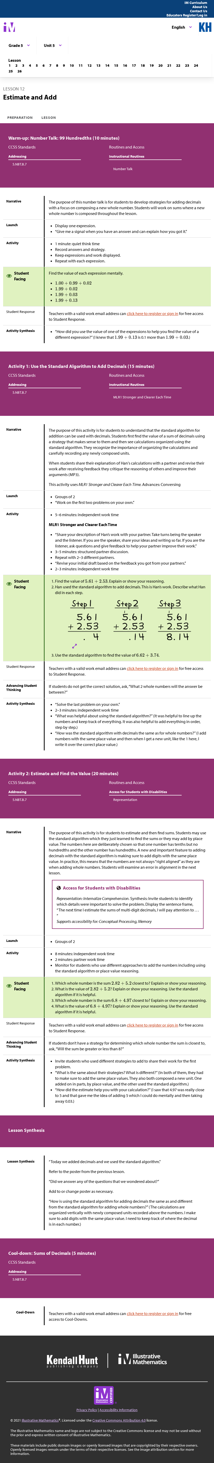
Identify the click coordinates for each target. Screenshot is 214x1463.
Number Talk (123, 169)
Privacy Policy (86, 1410)
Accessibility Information (118, 1410)
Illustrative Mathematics (40, 1420)
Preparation (20, 117)
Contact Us (198, 11)
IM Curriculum (196, 3)
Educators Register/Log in (187, 15)
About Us (199, 7)
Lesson (48, 117)
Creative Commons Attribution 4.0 (119, 1420)
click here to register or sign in (152, 313)
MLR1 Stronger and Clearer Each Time (142, 397)
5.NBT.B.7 (20, 164)
